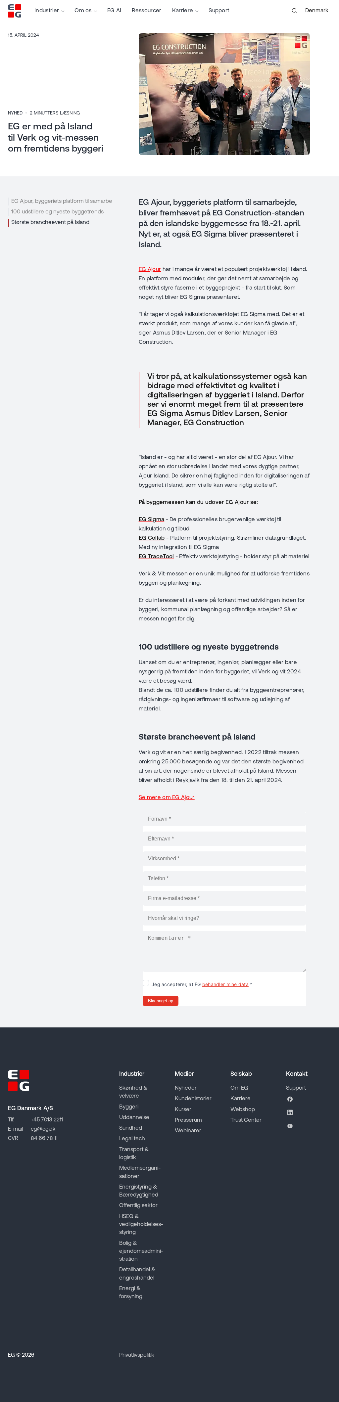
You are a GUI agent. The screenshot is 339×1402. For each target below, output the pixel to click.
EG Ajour (150, 269)
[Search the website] (294, 11)
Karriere (182, 11)
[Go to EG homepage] (14, 11)
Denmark (316, 11)
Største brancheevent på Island (50, 222)
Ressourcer (146, 11)
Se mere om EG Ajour (167, 797)
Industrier (46, 11)
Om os (83, 11)
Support (219, 11)
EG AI (114, 11)
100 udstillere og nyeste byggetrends (57, 212)
